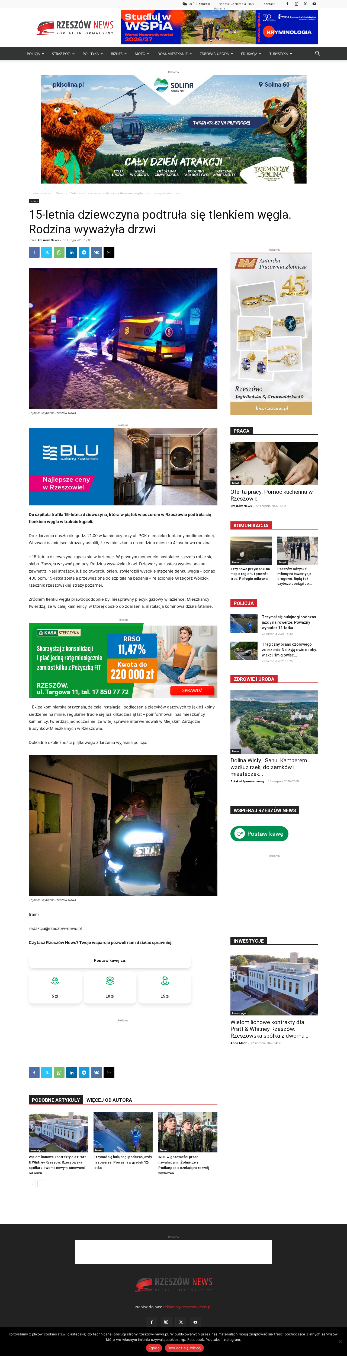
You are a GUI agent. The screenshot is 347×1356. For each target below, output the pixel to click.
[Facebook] (287, 3)
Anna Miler (238, 1043)
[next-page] (40, 1184)
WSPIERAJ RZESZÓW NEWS (265, 810)
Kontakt (269, 4)
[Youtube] (314, 3)
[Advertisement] (123, 1031)
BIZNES (117, 53)
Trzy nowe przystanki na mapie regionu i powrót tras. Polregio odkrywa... (250, 574)
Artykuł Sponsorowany (247, 781)
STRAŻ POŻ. (61, 53)
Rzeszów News (48, 240)
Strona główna (39, 193)
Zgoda (154, 1348)
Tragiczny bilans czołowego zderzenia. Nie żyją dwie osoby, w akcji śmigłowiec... (289, 649)
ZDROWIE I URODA (254, 679)
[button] (317, 54)
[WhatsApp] (59, 252)
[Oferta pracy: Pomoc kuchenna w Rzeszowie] (274, 463)
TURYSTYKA (278, 53)
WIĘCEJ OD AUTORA (109, 1100)
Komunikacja (251, 525)
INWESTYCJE (249, 941)
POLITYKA (91, 53)
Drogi (282, 562)
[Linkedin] (71, 252)
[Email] (109, 252)
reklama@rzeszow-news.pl (187, 1306)
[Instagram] (296, 3)
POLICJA (33, 53)
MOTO (140, 53)
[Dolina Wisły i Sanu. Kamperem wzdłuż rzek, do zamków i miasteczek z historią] (274, 722)
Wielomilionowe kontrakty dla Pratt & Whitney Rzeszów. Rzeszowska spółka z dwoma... (269, 1029)
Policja (244, 603)
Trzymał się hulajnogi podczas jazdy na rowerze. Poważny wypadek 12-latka (123, 1162)
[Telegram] (84, 252)
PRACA (241, 431)
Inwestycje (37, 1150)
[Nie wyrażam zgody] (340, 1341)
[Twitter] (305, 3)
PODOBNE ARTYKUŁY (56, 1100)
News (60, 193)
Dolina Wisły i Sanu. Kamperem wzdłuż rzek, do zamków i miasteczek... (268, 767)
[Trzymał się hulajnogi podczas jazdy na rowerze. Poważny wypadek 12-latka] (123, 1132)
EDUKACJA (249, 53)
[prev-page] (32, 1184)
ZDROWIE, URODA (214, 53)
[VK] (96, 252)
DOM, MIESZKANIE (173, 53)
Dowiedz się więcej (184, 1348)
